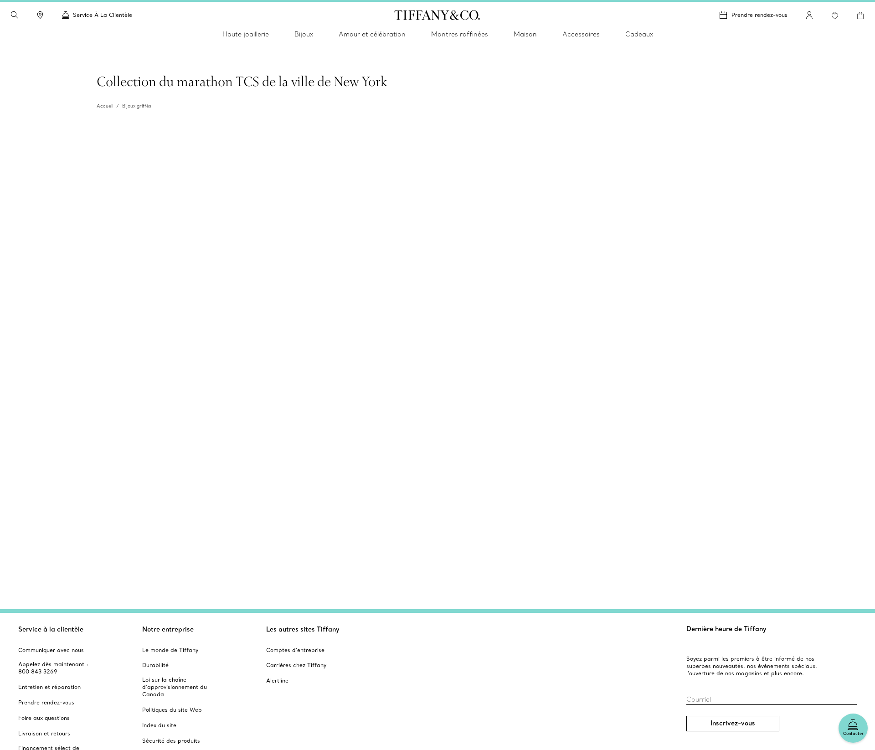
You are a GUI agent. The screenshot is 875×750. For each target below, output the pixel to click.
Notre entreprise (168, 629)
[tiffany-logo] (437, 15)
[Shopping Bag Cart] (860, 15)
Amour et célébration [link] (372, 34)
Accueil (105, 106)
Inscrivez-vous (732, 723)
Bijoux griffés (136, 106)
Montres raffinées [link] (459, 34)
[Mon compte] (809, 15)
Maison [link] (525, 34)
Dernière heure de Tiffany (726, 629)
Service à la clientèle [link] (102, 14)
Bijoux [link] (303, 34)
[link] (40, 15)
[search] (14, 15)
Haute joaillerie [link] (245, 34)
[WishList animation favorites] (835, 15)
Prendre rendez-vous (759, 14)
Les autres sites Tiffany (303, 629)
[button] (14, 15)
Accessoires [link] (581, 34)
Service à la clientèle (50, 629)
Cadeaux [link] (639, 34)
